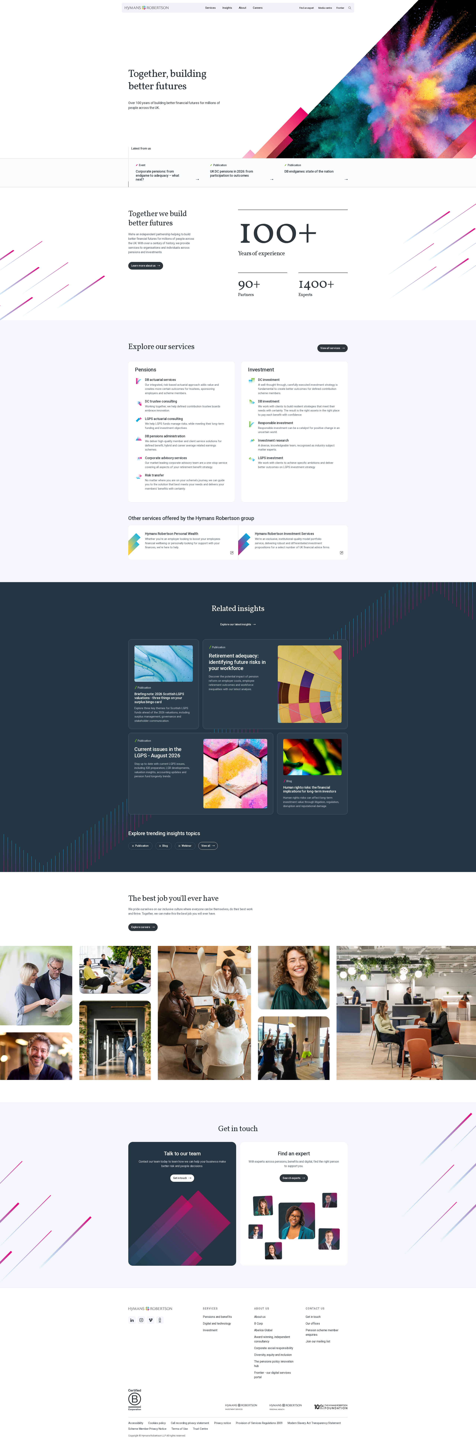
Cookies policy (156, 1423)
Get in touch (180, 1178)
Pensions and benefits (217, 1317)
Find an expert (306, 8)
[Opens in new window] (241, 1407)
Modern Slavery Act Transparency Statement (314, 1423)
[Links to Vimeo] (150, 1320)
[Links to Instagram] (141, 1320)
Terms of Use (179, 1428)
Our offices (313, 1323)
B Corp (258, 1323)
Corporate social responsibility (273, 1348)
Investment (210, 1330)
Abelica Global (263, 1330)
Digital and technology (217, 1323)
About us (260, 1317)
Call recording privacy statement (190, 1423)
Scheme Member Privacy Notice (147, 1428)
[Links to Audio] (160, 1320)
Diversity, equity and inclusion (273, 1355)
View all (205, 845)
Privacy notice (222, 1423)
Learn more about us (143, 265)
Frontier (340, 8)
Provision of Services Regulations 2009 (259, 1423)
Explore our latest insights (235, 624)
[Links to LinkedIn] (132, 1320)
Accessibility (135, 1423)
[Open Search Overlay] (349, 7)
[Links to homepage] (146, 8)
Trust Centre (200, 1428)
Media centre (325, 8)
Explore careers (139, 928)
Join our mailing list (318, 1341)
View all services (330, 348)
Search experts (291, 1178)
